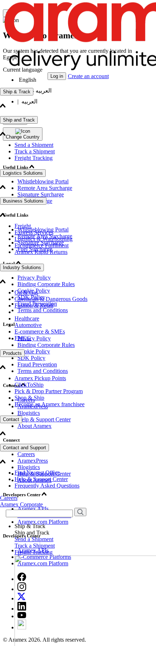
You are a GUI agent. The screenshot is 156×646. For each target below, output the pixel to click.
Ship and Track (19, 120)
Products (12, 353)
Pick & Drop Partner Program (49, 391)
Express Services (34, 232)
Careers (8, 498)
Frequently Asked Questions (47, 486)
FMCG (23, 338)
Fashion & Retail (34, 305)
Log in (56, 76)
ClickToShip (29, 385)
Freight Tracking (34, 158)
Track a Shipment (35, 151)
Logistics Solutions (23, 173)
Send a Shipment (34, 145)
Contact (11, 419)
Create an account (88, 76)
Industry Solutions (22, 267)
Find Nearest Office (37, 472)
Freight (23, 226)
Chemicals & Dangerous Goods (51, 299)
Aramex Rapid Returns (41, 252)
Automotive (28, 325)
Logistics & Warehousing (44, 239)
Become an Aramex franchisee (50, 404)
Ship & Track (16, 91)
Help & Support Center (41, 479)
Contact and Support (24, 447)
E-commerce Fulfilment (42, 245)
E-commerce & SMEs (40, 331)
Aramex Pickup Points (40, 378)
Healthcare (27, 318)
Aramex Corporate (21, 504)
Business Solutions (23, 201)
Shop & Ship (29, 398)
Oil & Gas (26, 292)
